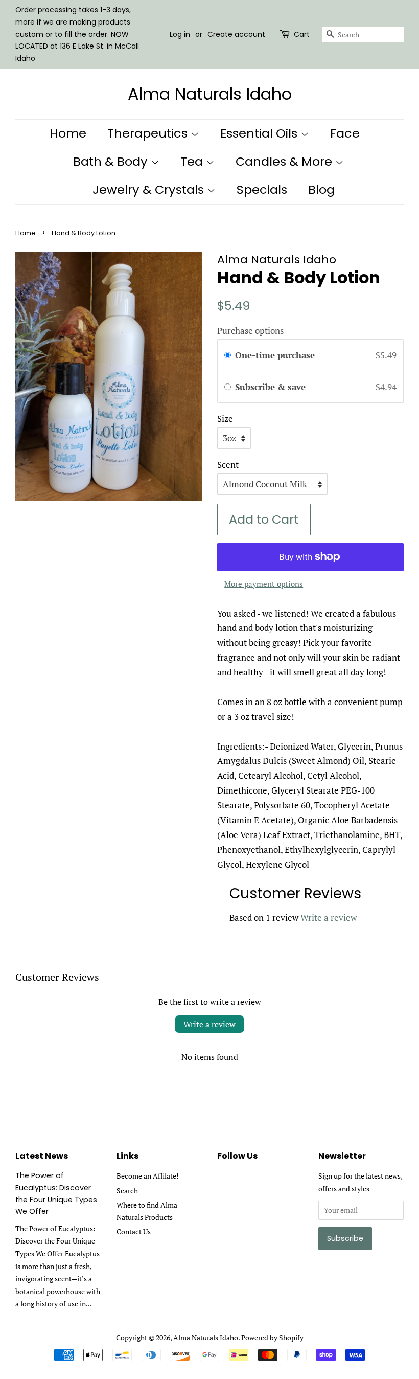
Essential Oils (260, 133)
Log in (180, 34)
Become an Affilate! (148, 1176)
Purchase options (250, 330)
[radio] (227, 355)
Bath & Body (112, 161)
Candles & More (285, 161)
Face (345, 133)
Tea (193, 161)
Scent (228, 464)
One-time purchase (275, 355)
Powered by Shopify (272, 1337)
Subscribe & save (271, 387)
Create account (236, 34)
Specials (262, 189)
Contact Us (134, 1231)
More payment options (263, 584)
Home (68, 133)
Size (225, 418)
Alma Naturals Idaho (210, 94)
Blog (321, 189)
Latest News (41, 1156)
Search (127, 1190)
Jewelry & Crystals (149, 189)
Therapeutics (149, 133)
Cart (302, 34)
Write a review (328, 917)
